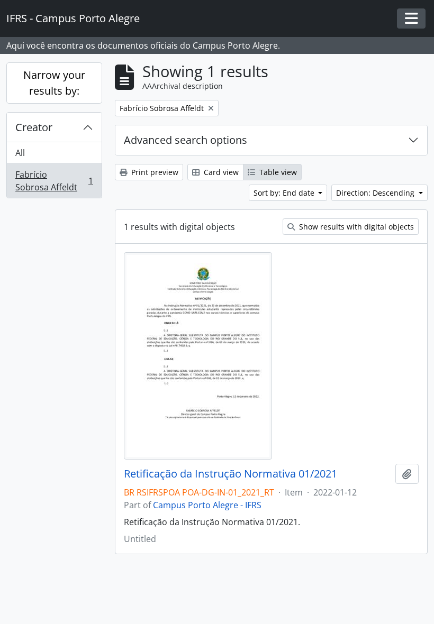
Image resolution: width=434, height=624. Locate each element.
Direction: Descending (376, 193)
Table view (277, 172)
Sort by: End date (285, 193)
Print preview (153, 172)
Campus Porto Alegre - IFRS (207, 505)
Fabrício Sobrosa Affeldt (54, 181)
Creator (33, 127)
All (20, 153)
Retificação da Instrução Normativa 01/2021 (230, 473)
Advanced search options (185, 140)
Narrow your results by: (54, 83)
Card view (220, 172)
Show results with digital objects (355, 227)
